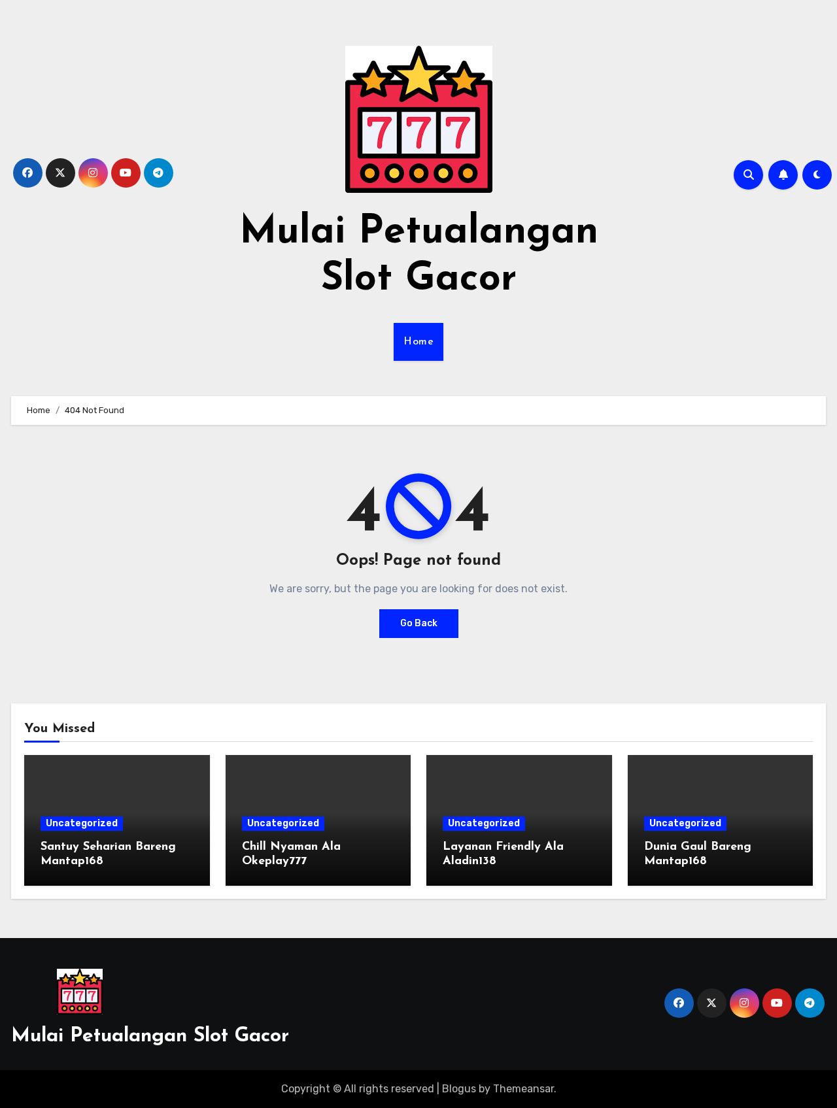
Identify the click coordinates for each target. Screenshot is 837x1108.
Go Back (418, 623)
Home (418, 342)
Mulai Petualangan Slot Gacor (150, 1036)
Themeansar (523, 1089)
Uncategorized (82, 823)
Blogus (459, 1089)
